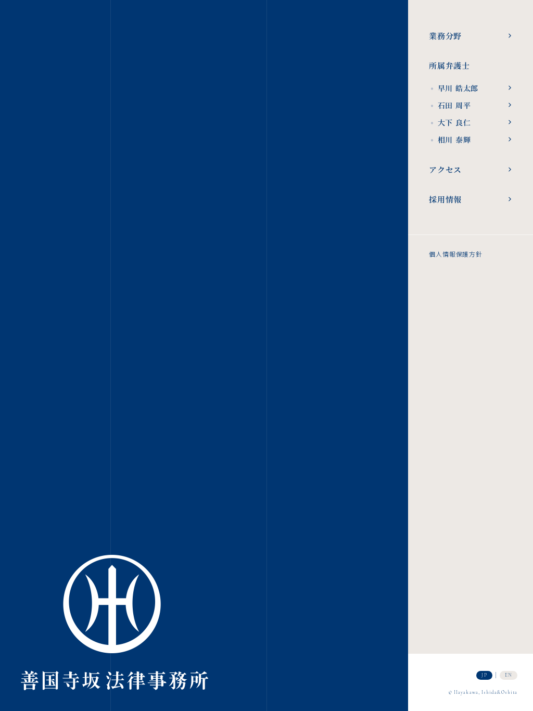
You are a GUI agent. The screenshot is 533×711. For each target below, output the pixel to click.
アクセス (445, 169)
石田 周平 (450, 104)
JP (484, 675)
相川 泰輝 (450, 138)
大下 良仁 (450, 121)
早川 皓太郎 (453, 87)
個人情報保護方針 (456, 254)
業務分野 (445, 35)
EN (508, 675)
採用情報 (445, 199)
